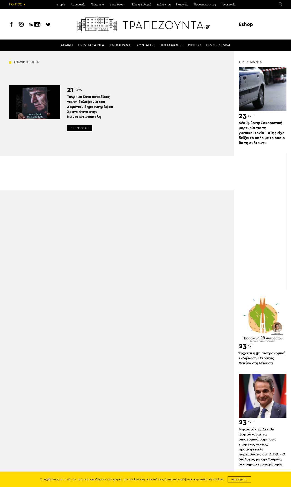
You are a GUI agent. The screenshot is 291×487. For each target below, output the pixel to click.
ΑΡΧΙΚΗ (66, 45)
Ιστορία (60, 4)
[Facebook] (11, 25)
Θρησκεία (97, 4)
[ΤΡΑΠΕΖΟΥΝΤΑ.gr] (145, 23)
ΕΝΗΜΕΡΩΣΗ (120, 45)
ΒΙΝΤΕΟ (194, 45)
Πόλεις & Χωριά (141, 4)
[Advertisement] (265, 221)
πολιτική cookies (211, 479)
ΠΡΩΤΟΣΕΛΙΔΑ (218, 45)
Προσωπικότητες (205, 4)
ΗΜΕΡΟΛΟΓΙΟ (171, 45)
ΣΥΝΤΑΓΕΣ (145, 45)
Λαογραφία (78, 4)
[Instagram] (21, 25)
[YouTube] (34, 25)
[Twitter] (48, 25)
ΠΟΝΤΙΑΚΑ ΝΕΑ (91, 45)
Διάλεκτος (164, 4)
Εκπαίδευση (117, 4)
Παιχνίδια (182, 4)
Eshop (246, 24)
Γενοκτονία (228, 4)
